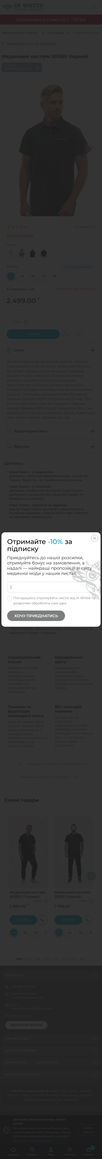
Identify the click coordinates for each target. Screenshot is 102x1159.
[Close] (94, 538)
